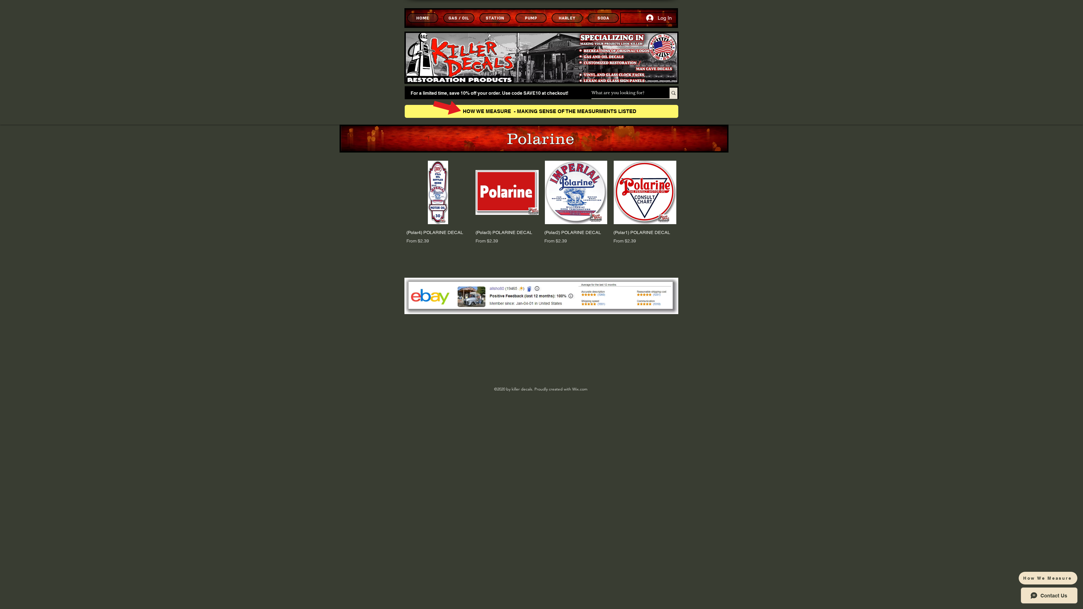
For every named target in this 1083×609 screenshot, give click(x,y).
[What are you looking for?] (673, 93)
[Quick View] (438, 192)
